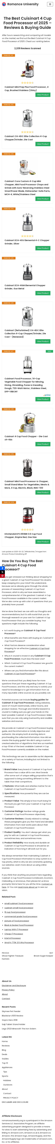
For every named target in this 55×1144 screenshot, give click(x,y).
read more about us (27, 887)
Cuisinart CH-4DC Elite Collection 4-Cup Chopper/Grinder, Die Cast (26, 138)
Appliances (7, 1067)
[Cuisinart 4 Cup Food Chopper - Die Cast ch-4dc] (27, 422)
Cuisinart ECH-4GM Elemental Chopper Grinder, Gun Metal (25, 287)
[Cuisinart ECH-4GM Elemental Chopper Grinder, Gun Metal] (27, 271)
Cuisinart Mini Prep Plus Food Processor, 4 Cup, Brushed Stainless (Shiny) (26, 89)
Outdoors (7, 1084)
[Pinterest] (2, 576)
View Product (43, 94)
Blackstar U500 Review (12, 1015)
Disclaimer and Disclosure (14, 985)
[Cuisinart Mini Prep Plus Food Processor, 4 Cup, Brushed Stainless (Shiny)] (27, 69)
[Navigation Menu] (50, 4)
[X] (2, 572)
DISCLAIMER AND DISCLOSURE (15, 1102)
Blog (4, 1050)
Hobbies (7, 1080)
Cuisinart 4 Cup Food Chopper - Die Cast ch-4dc (26, 438)
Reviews (6, 1045)
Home (5, 1041)
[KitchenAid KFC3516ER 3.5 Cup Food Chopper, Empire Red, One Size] (27, 516)
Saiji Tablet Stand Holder (13, 1024)
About (5, 994)
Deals (4, 1054)
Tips (5, 1071)
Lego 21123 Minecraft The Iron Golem (19, 1028)
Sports (5, 1076)
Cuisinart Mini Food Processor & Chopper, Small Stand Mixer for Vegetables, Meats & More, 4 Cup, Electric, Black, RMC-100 (27, 484)
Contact (6, 998)
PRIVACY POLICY (10, 1097)
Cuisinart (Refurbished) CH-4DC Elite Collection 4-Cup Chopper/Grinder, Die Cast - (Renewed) (25, 333)
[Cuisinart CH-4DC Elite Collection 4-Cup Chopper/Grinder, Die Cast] (27, 118)
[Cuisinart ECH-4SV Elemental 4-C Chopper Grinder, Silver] (27, 222)
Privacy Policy (8, 990)
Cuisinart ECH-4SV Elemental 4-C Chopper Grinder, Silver (27, 242)
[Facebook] (2, 568)
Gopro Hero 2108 (9, 1020)
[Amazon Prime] (46, 395)
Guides (5, 1058)
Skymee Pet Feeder (11, 1011)
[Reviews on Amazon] (27, 82)
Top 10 (5, 1063)
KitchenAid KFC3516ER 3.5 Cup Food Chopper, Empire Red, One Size (23, 535)
